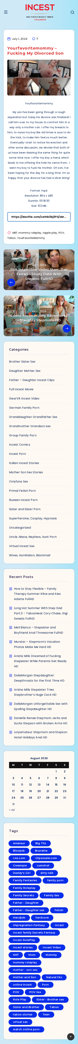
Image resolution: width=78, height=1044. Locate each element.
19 (30, 791)
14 (47, 784)
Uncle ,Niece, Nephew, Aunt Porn (33, 537)
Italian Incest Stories (24, 463)
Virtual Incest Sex (21, 546)
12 (30, 784)
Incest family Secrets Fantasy (34, 932)
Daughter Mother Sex (25, 371)
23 (64, 791)
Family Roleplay (24, 888)
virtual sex (20, 1022)
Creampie (20, 865)
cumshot (43, 865)
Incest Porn (17, 454)
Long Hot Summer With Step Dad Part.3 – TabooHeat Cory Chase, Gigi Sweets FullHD (41, 613)
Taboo (11, 238)
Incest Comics (19, 445)
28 (48, 798)
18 (22, 791)
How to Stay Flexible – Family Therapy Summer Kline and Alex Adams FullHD (37, 594)
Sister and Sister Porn (25, 509)
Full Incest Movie (21, 389)
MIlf (15, 233)
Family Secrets (23, 895)
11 (22, 784)
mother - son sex (25, 969)
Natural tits (54, 977)
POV (61, 233)
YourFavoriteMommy (31, 238)
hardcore (42, 917)
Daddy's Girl (21, 873)
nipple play (50, 233)
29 (56, 798)
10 (13, 784)
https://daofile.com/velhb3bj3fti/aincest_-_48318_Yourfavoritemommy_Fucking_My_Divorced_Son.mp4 (41, 217)
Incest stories (23, 947)
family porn (55, 880)
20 (39, 791)
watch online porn (26, 1029)
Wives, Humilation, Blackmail (29, 555)
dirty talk (46, 873)
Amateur (19, 843)
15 (56, 784)
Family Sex (51, 895)
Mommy (51, 954)
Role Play (19, 999)
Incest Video (52, 947)
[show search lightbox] (72, 13)
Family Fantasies (25, 880)
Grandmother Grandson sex (30, 426)
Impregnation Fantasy (29, 925)
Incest (59, 925)
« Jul (12, 810)
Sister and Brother (26, 1007)
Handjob (19, 917)
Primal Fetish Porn (22, 491)
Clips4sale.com (46, 858)
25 (22, 798)
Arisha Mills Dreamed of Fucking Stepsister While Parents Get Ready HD (40, 661)
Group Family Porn (22, 435)
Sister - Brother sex (50, 999)
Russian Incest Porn (23, 500)
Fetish (59, 910)
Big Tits (40, 843)
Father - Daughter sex (28, 910)
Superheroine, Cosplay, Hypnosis (33, 518)
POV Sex (35, 992)
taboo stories (22, 1014)
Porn (45, 984)
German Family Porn (24, 408)
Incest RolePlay (24, 940)
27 (39, 798)
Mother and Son (24, 977)
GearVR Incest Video (24, 398)
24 (13, 798)
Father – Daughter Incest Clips (31, 380)
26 (30, 798)
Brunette (41, 850)
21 (47, 791)
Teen (46, 1014)
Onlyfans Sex (18, 481)
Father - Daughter (26, 902)
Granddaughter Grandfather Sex (33, 417)
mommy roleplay (30, 233)
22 (56, 791)
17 (13, 791)
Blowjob (19, 850)
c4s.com (19, 858)
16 (64, 784)
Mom (32, 954)
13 (39, 784)
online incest (22, 984)
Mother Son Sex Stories (26, 472)
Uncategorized (20, 528)
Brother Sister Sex (22, 362)
